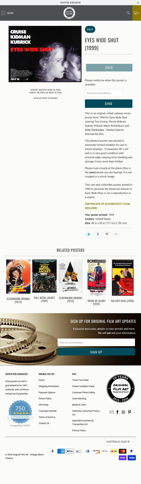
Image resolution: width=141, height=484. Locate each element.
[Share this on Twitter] (89, 234)
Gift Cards (43, 404)
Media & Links (79, 404)
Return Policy (45, 398)
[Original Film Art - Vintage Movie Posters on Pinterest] (129, 412)
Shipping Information (49, 386)
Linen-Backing (79, 398)
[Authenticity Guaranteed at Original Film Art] (5, 429)
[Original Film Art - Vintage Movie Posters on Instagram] (123, 412)
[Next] (132, 283)
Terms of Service (47, 417)
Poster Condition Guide (83, 386)
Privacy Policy (79, 430)
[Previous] (8, 283)
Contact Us (44, 423)
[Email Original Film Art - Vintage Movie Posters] (111, 412)
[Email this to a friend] (116, 234)
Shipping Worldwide (70, 2)
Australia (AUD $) (118, 441)
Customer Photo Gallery (83, 392)
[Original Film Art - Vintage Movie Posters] (69, 13)
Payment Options (47, 392)
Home (42, 380)
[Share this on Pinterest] (107, 234)
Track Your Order (80, 380)
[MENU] (1, 12)
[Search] (128, 12)
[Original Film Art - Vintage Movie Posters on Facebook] (117, 412)
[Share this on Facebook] (98, 234)
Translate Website (48, 411)
